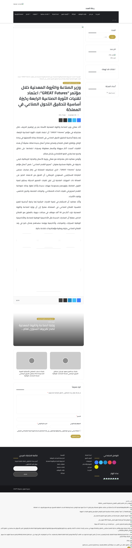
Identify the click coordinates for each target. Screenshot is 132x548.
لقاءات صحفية (44, 14)
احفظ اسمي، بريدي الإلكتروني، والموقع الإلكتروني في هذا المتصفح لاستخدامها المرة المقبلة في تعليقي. (48, 431)
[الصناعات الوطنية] (18, 4)
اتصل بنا (98, 14)
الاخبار (27, 14)
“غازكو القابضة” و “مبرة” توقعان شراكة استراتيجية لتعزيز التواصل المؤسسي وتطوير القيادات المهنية (106, 511)
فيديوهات (89, 461)
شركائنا (74, 14)
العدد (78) (113, 58)
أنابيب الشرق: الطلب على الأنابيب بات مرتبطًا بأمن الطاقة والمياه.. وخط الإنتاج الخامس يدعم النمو (107, 545)
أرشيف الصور (64, 14)
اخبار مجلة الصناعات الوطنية (57, 458)
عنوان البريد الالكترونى (31, 464)
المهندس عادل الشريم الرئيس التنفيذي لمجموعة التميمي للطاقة (115, 503)
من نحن (91, 14)
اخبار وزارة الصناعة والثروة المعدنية (62, 77)
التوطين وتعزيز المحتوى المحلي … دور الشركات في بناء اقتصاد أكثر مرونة (113, 524)
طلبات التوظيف (82, 14)
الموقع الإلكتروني (75, 423)
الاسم (78, 416)
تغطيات (35, 14)
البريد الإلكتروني (42, 423)
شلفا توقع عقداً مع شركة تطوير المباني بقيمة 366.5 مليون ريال (115, 520)
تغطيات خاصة (61, 464)
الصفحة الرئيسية (19, 14)
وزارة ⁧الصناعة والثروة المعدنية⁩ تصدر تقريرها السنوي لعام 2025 (37, 329)
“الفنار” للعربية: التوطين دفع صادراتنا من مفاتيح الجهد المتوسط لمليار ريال (113, 516)
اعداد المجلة (55, 14)
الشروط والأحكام (87, 464)
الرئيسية (78, 77)
